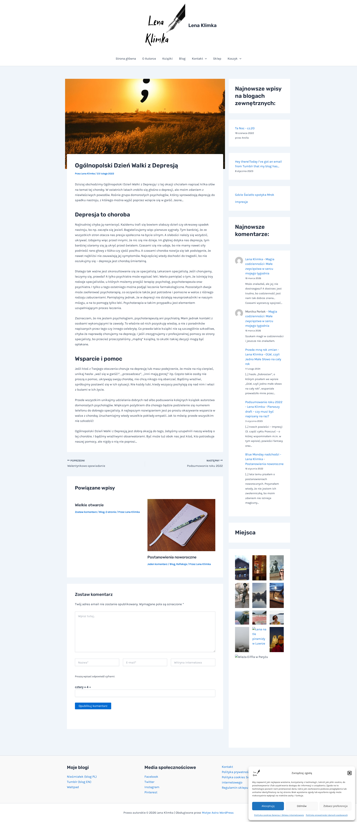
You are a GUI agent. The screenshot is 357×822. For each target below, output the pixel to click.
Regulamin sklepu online (240, 787)
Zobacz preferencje (335, 806)
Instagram (151, 787)
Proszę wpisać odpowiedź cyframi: (95, 676)
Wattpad (73, 787)
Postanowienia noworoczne (172, 557)
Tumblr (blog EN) (79, 782)
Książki (167, 58)
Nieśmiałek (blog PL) (82, 776)
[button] (349, 773)
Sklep (217, 58)
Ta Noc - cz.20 (245, 128)
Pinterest (150, 792)
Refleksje (181, 564)
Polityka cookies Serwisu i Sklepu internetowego (279, 815)
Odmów (302, 806)
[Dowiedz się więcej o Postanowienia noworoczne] (181, 525)
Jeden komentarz (157, 564)
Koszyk (233, 58)
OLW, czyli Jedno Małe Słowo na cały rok (263, 359)
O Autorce (149, 58)
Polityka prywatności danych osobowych (327, 815)
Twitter (149, 782)
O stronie (111, 512)
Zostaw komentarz (86, 512)
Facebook (151, 776)
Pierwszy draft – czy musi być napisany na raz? (262, 411)
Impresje (241, 202)
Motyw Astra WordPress (218, 812)
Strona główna (126, 58)
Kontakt (197, 58)
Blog (182, 58)
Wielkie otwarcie (89, 505)
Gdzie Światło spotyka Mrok (254, 195)
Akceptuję (268, 806)
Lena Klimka (202, 25)
